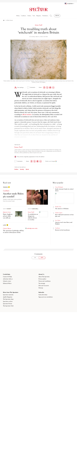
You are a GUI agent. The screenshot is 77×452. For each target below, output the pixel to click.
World (27, 169)
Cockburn (23, 15)
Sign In (57, 15)
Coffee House (9, 20)
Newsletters (45, 15)
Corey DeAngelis (59, 187)
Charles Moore (7, 228)
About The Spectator (44, 276)
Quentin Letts (7, 212)
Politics (18, 15)
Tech (34, 15)
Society (22, 169)
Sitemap (40, 288)
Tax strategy (41, 283)
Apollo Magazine (7, 297)
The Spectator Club (8, 306)
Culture (29, 15)
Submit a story (7, 281)
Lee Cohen (57, 220)
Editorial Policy (7, 283)
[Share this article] (53, 87)
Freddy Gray (58, 206)
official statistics (27, 114)
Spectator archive (7, 301)
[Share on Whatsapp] (50, 87)
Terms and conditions (44, 281)
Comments (32, 87)
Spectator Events (7, 303)
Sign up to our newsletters (45, 297)
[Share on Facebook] (44, 87)
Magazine (38, 15)
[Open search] (51, 15)
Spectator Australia (8, 294)
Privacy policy (42, 279)
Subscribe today (42, 294)
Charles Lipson (58, 212)
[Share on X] (47, 87)
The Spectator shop (8, 299)
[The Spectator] (38, 9)
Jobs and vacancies (43, 285)
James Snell (18, 147)
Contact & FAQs (7, 276)
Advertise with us (8, 279)
